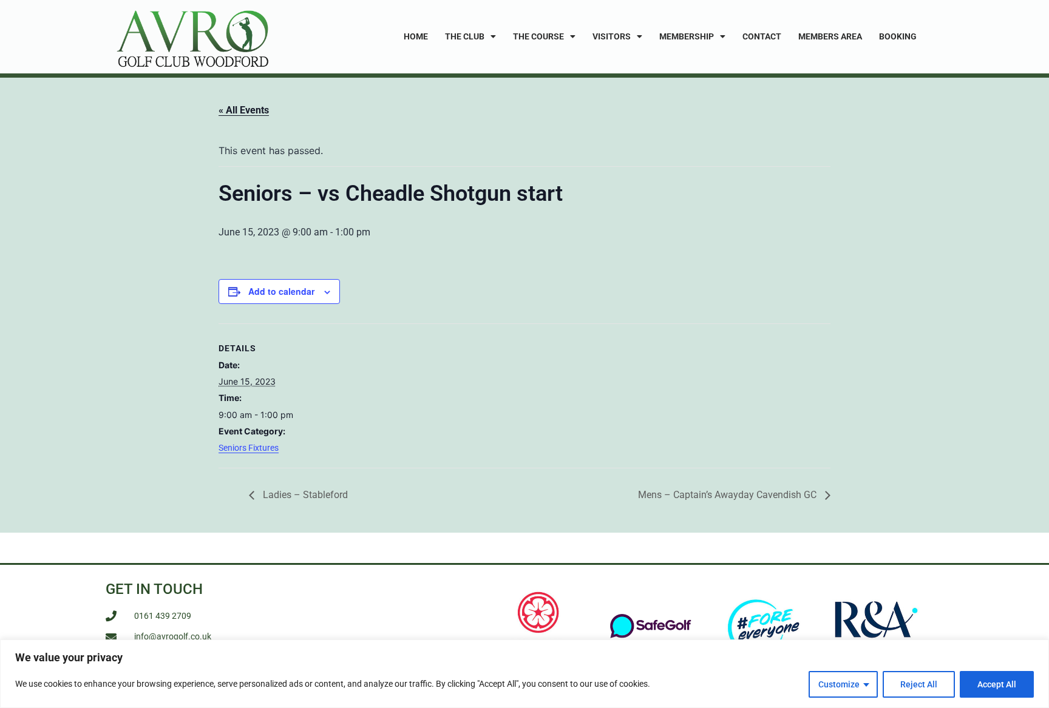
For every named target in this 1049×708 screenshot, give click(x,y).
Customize (839, 684)
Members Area (830, 36)
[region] (524, 673)
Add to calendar (281, 291)
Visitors (611, 36)
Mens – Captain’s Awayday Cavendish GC (728, 495)
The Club (464, 36)
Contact (761, 36)
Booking (898, 36)
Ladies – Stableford (304, 495)
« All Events (244, 110)
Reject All (918, 684)
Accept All (996, 684)
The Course (538, 36)
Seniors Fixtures (249, 448)
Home (416, 36)
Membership (686, 36)
